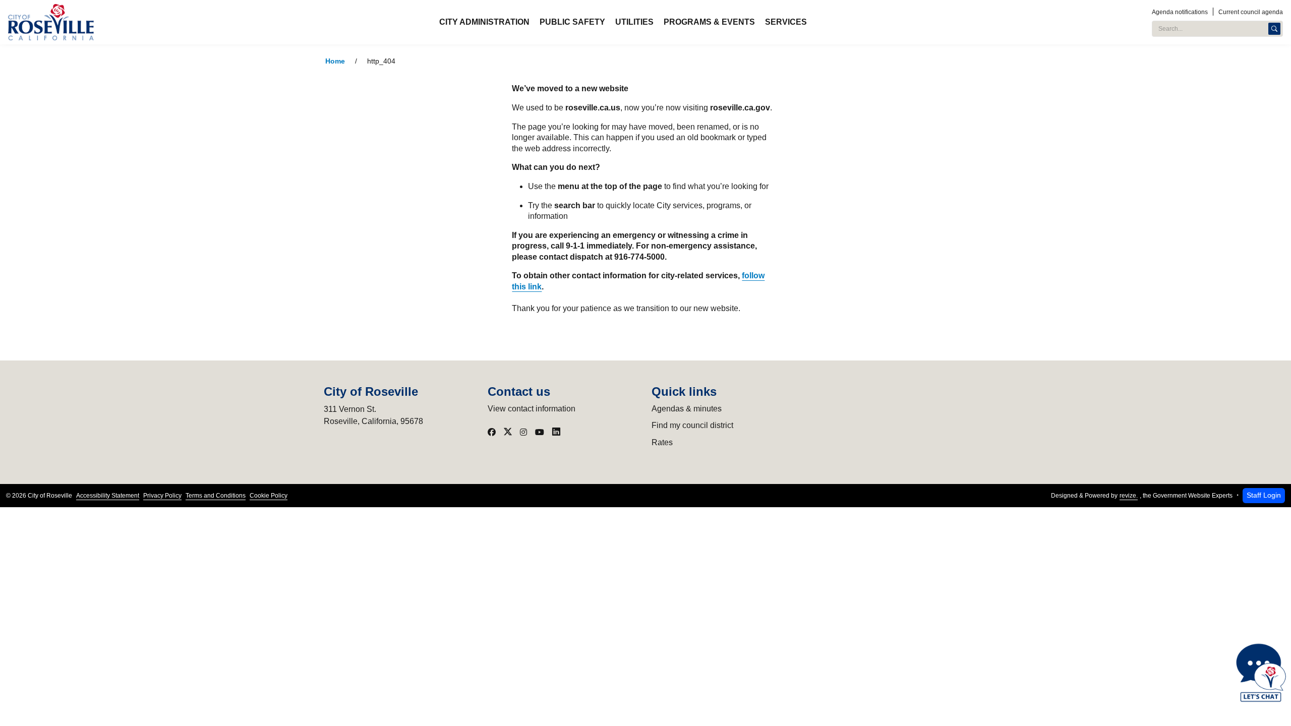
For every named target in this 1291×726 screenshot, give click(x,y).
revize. (1129, 495)
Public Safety (572, 22)
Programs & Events (709, 22)
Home (335, 61)
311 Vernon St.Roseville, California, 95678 (373, 415)
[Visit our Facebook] (492, 432)
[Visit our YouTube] (539, 432)
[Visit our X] (508, 432)
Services (786, 22)
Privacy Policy (162, 495)
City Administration (484, 22)
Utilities (634, 22)
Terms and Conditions (216, 495)
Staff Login (1264, 495)
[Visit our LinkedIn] (556, 432)
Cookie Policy (268, 495)
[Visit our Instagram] (523, 432)
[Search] (1274, 29)
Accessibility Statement (107, 495)
